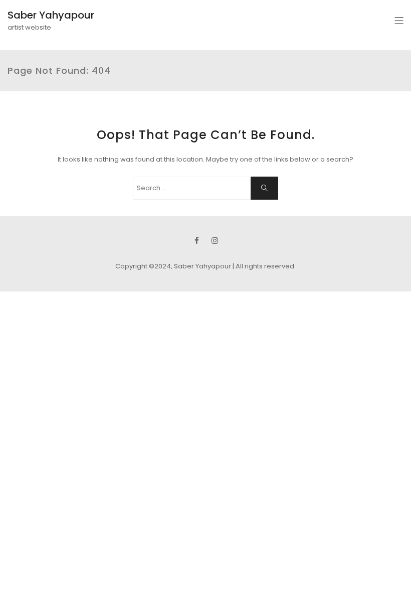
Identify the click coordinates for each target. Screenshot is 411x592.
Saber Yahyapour (51, 15)
